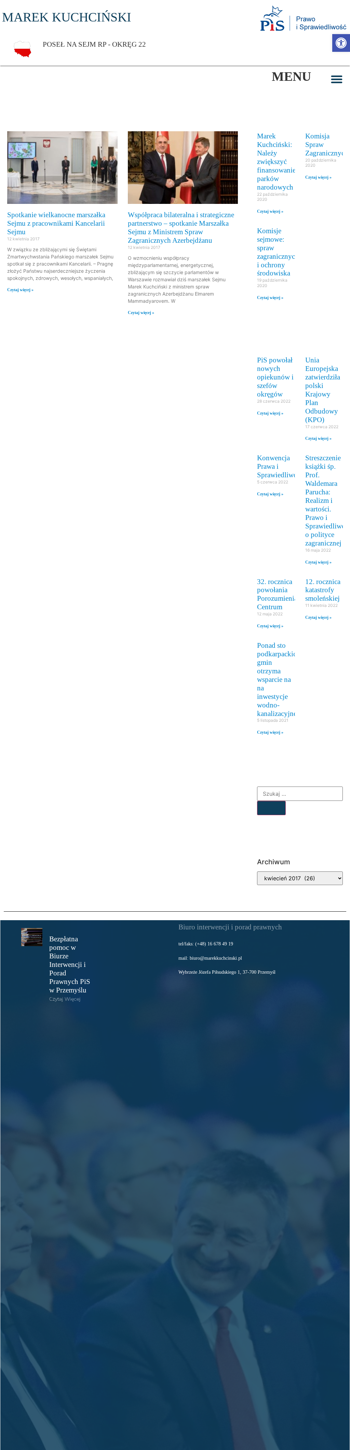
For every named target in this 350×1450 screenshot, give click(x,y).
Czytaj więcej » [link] (20, 289)
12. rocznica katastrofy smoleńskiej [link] (322, 590)
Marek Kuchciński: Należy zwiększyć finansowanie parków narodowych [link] (276, 161)
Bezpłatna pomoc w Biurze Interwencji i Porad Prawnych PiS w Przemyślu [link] (69, 964)
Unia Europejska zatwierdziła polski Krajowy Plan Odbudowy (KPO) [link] (322, 389)
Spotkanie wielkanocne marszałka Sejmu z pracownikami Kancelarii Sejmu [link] (56, 223)
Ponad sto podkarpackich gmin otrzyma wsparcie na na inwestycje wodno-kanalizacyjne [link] (278, 679)
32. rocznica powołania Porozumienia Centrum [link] (277, 594)
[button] (336, 79)
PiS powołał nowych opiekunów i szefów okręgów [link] (275, 377)
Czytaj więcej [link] (65, 999)
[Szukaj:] (300, 794)
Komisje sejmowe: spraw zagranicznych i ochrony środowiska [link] (278, 252)
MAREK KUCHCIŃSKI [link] (66, 17)
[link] (341, 43)
